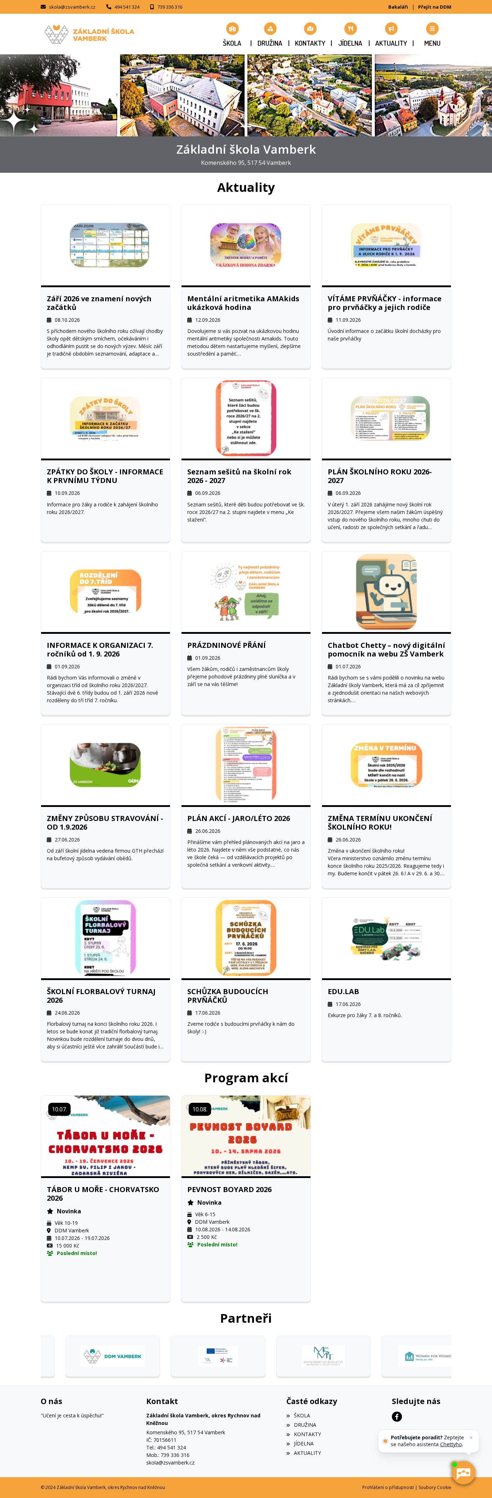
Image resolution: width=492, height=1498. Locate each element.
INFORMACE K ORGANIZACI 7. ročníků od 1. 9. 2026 (100, 649)
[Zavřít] (471, 1437)
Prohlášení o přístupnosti (388, 1487)
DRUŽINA (305, 1424)
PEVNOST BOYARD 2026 (229, 1189)
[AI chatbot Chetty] (463, 1473)
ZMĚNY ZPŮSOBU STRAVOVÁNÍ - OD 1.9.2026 (105, 822)
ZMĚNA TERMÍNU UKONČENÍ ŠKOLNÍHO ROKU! (380, 822)
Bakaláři (398, 7)
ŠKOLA (302, 1415)
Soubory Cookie (435, 1487)
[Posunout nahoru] (16, 1482)
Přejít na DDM (434, 7)
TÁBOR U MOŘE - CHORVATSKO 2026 (103, 1194)
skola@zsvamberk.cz (72, 7)
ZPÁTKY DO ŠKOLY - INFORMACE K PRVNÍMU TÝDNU (105, 476)
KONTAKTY (307, 1434)
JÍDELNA (303, 1443)
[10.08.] (246, 1135)
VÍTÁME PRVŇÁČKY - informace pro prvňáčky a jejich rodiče (385, 303)
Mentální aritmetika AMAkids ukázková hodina (243, 303)
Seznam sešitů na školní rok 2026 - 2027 (239, 476)
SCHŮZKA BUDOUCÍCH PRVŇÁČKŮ (227, 996)
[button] (432, 34)
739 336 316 (169, 7)
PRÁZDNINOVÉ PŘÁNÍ (226, 645)
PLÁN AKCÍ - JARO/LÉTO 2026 (238, 818)
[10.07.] (105, 1135)
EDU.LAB (343, 991)
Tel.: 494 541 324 (166, 1447)
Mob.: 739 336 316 (167, 1455)
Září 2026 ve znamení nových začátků (99, 303)
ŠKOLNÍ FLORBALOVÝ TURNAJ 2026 (101, 996)
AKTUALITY (307, 1452)
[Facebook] (397, 1417)
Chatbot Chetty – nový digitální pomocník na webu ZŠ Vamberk (386, 649)
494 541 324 (127, 7)
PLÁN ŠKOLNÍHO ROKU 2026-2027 (380, 476)
